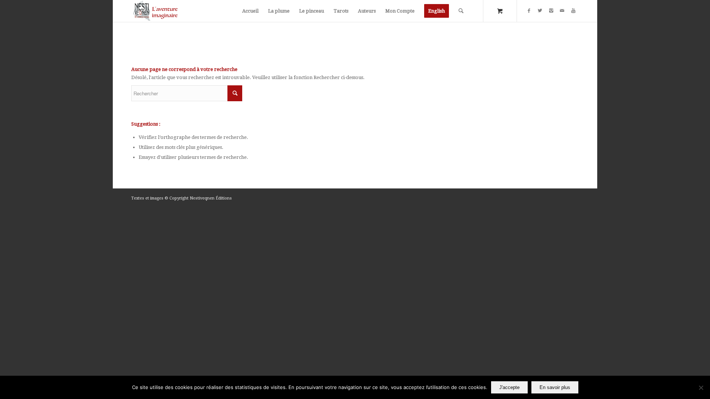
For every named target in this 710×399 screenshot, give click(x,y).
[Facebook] (528, 10)
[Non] (700, 387)
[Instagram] (551, 10)
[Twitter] (539, 10)
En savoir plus (555, 387)
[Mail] (562, 10)
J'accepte (509, 387)
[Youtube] (573, 10)
